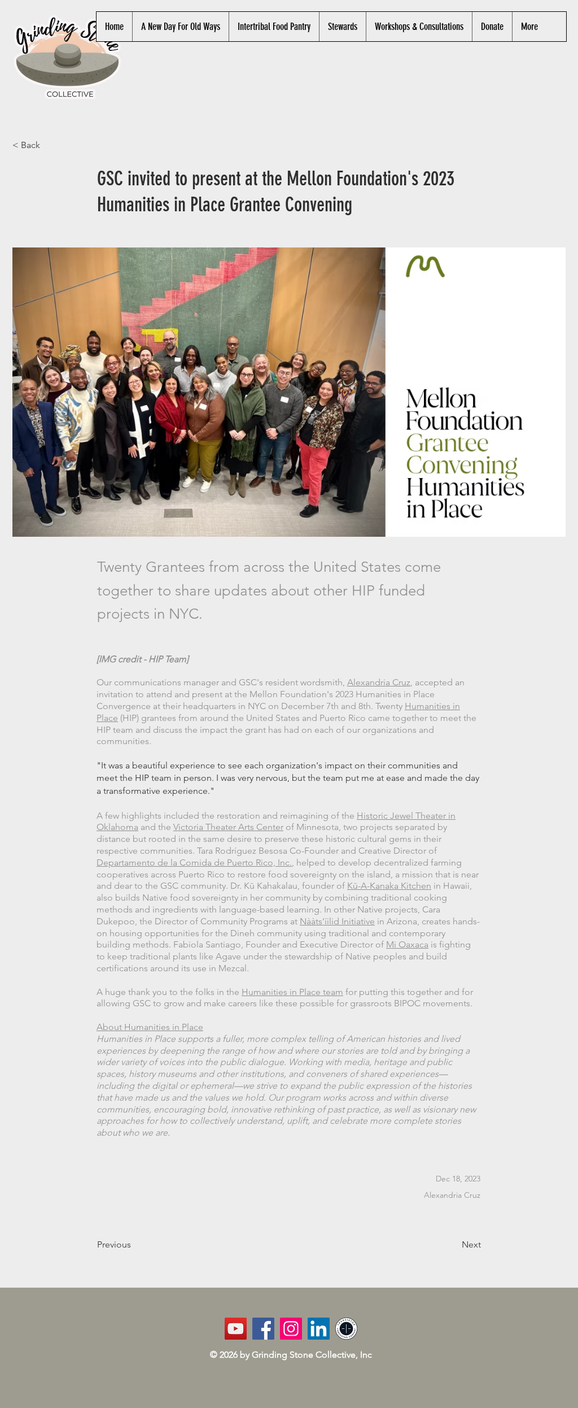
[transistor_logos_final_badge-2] (346, 1329)
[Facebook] (263, 1329)
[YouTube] (236, 1329)
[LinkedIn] (319, 1329)
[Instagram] (291, 1329)
